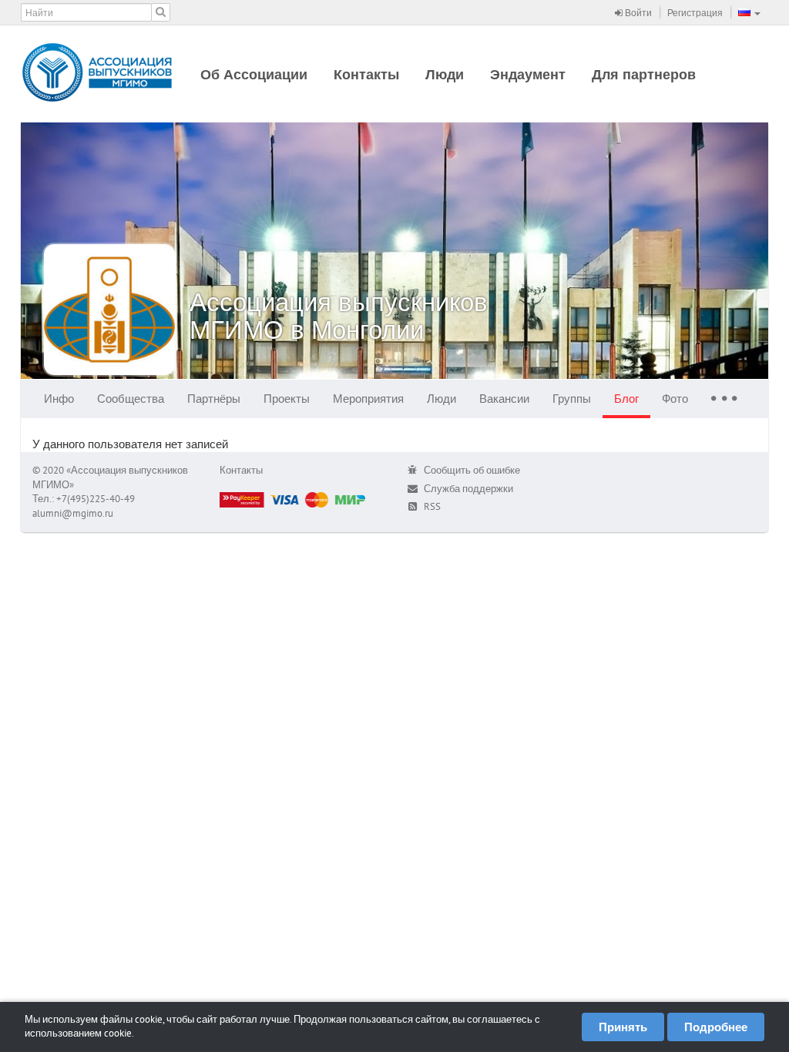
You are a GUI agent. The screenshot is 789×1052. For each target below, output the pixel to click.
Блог (626, 398)
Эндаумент (528, 74)
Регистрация (695, 12)
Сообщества (130, 398)
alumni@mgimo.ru (72, 513)
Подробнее (715, 1027)
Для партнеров (644, 74)
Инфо (59, 398)
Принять (623, 1027)
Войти (637, 12)
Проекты (287, 398)
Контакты (366, 74)
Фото (675, 398)
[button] (749, 12)
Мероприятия (368, 398)
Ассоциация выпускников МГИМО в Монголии (339, 315)
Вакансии (504, 398)
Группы (571, 398)
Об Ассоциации (253, 74)
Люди (444, 74)
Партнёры (213, 398)
